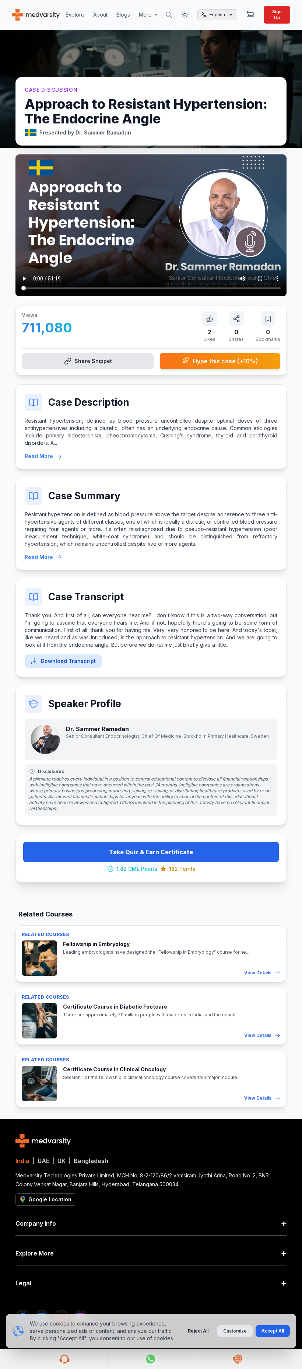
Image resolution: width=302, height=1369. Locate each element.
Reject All (198, 1331)
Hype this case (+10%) (225, 361)
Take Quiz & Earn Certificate (151, 852)
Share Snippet (93, 361)
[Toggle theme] (185, 14)
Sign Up (277, 14)
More (145, 14)
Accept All (272, 1331)
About (100, 14)
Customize (235, 1331)
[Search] (168, 14)
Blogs (123, 14)
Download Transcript (68, 661)
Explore (75, 14)
